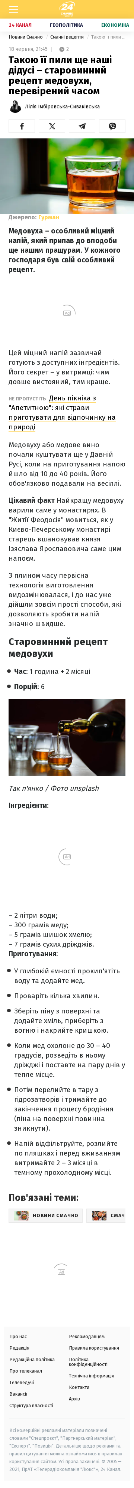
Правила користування (94, 1348)
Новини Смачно (26, 37)
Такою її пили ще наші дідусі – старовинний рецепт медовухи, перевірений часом (108, 37)
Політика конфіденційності (88, 1362)
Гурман (49, 217)
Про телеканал (25, 1371)
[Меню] (13, 9)
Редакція (19, 1348)
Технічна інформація (91, 1376)
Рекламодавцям (87, 1336)
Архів (74, 1399)
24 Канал (20, 25)
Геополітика (66, 25)
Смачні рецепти (67, 37)
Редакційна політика (32, 1359)
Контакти (79, 1387)
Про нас (18, 1336)
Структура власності (31, 1405)
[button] (22, 126)
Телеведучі (21, 1382)
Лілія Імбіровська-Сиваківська (62, 107)
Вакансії (18, 1394)
